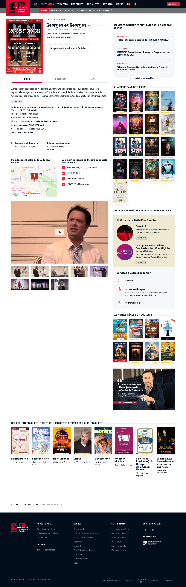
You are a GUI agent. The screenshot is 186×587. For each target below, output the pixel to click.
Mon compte (173, 4)
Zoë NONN (31, 110)
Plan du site (129, 580)
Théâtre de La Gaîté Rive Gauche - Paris (65, 33)
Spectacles (47, 4)
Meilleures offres (119, 537)
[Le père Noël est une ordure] (167, 329)
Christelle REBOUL (70, 107)
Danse (76, 562)
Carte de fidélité (118, 546)
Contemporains (81, 558)
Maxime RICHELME (37, 128)
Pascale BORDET (30, 117)
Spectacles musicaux (83, 537)
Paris (44, 10)
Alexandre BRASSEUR (49, 107)
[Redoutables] (120, 352)
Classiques (78, 554)
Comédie (76, 29)
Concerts (78, 546)
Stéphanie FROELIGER (46, 121)
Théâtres (62, 4)
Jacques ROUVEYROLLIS (32, 125)
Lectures (78, 541)
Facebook (145, 529)
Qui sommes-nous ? (111, 580)
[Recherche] (135, 4)
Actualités (93, 4)
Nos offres (77, 4)
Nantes (69, 10)
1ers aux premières (120, 529)
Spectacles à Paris (56, 20)
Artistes (108, 4)
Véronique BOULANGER (91, 107)
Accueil (15, 505)
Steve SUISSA (31, 113)
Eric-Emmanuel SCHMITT (61, 37)
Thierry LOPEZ (18, 110)
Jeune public (79, 529)
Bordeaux (56, 10)
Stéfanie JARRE (25, 132)
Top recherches (118, 550)
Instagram (152, 529)
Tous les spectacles (46, 549)
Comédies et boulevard (58, 29)
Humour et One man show (86, 533)
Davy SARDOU (30, 107)
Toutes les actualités (144, 78)
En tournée (103, 10)
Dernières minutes (120, 533)
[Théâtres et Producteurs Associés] (35, 4)
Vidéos (119, 4)
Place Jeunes (117, 541)
